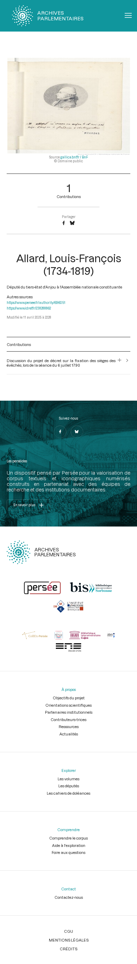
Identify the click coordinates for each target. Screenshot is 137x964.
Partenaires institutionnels (68, 712)
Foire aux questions (68, 852)
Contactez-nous (68, 897)
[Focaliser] (120, 362)
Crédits (68, 948)
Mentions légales (69, 940)
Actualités (68, 734)
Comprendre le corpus (68, 838)
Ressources (69, 726)
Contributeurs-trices (68, 719)
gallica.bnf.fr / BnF (74, 157)
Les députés (68, 785)
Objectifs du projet (69, 697)
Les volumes (68, 778)
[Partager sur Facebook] (64, 223)
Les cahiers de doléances (68, 793)
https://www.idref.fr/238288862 (29, 308)
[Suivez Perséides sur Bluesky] (77, 432)
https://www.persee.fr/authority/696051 (36, 303)
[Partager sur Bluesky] (72, 223)
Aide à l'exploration (68, 845)
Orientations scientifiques (68, 705)
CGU (68, 931)
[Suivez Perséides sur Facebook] (60, 432)
